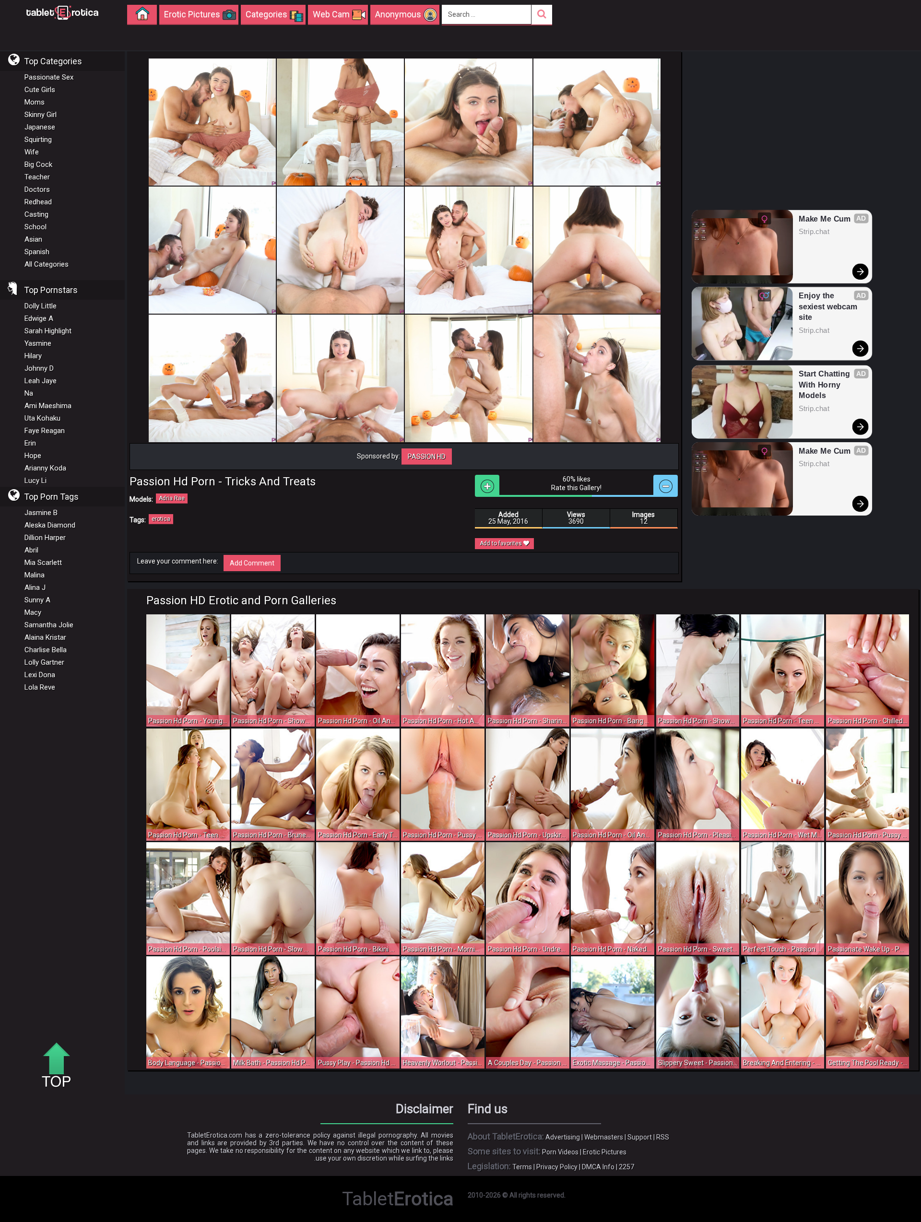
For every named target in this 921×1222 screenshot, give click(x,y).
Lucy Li (35, 480)
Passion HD (427, 456)
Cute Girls (39, 89)
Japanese (39, 127)
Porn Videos (560, 1152)
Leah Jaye (40, 380)
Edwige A (38, 318)
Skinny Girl (40, 114)
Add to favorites (501, 543)
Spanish (36, 251)
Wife (31, 152)
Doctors (37, 189)
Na (28, 393)
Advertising (562, 1137)
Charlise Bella (45, 650)
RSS (662, 1137)
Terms (522, 1167)
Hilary (33, 356)
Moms (34, 102)
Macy (32, 612)
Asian (33, 239)
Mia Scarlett (43, 562)
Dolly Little (40, 306)
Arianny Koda (45, 468)
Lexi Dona (39, 674)
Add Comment (252, 563)
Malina (34, 575)
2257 (626, 1167)
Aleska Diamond (49, 525)
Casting (36, 214)
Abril (31, 550)
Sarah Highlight (47, 331)
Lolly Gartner (44, 662)
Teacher (37, 177)
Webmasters (603, 1137)
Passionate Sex (48, 77)
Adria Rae (172, 498)
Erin (30, 443)
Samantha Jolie (48, 625)
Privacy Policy (557, 1167)
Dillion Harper (45, 537)
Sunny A (37, 600)
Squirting (38, 139)
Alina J (35, 587)
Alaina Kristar (45, 637)
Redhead (38, 202)
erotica (161, 519)
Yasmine (37, 343)
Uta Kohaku (42, 418)
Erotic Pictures (604, 1152)
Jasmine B (41, 512)
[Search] (541, 14)
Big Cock (38, 164)
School (35, 227)
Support (639, 1137)
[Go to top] (60, 1065)
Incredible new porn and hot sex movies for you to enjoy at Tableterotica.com (62, 12)
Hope (32, 455)
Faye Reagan (44, 430)
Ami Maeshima (47, 405)
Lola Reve (39, 687)
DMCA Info (598, 1167)
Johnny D (39, 368)
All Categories (46, 264)
